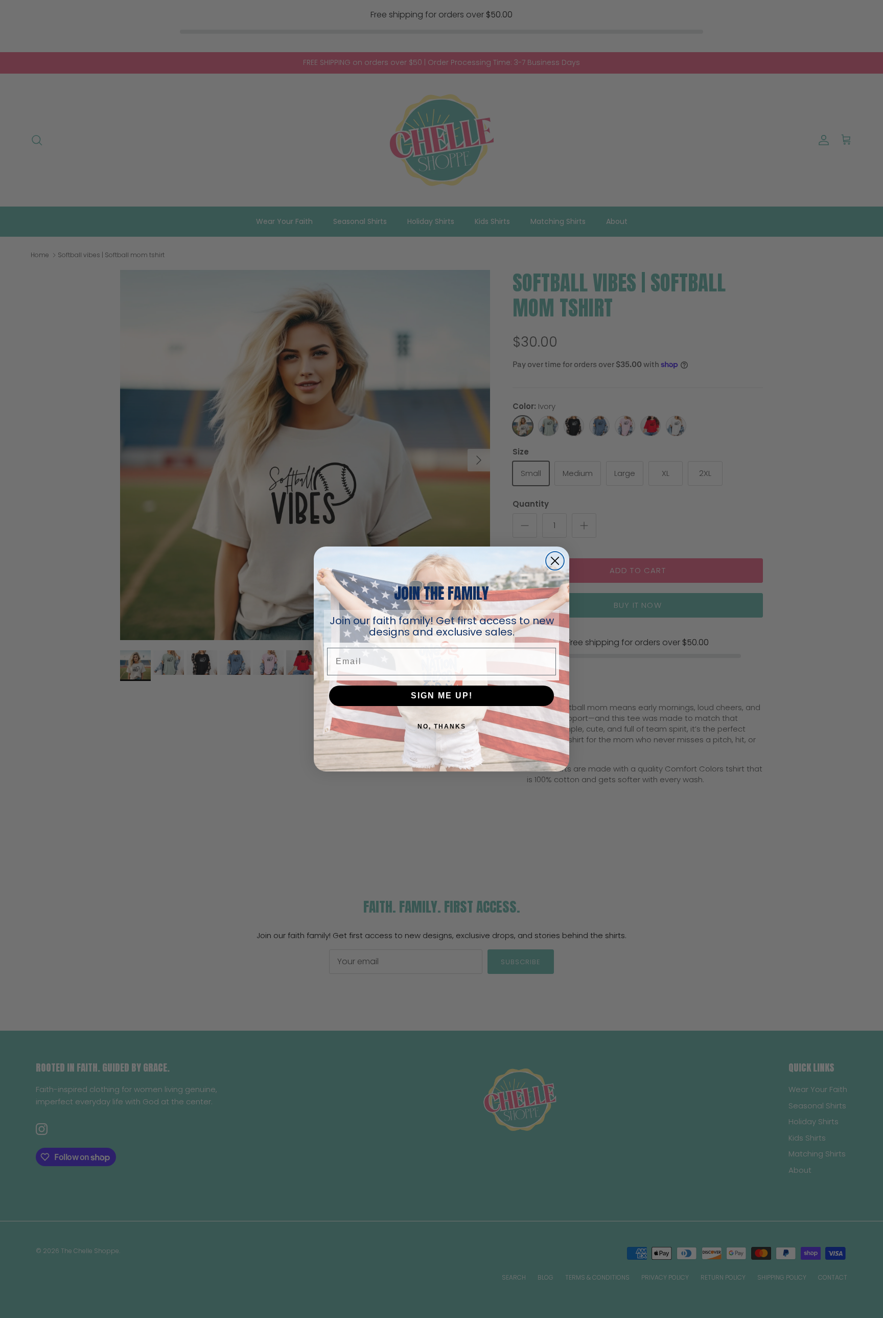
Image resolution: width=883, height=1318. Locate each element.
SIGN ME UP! (442, 695)
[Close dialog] (555, 561)
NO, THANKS (441, 726)
